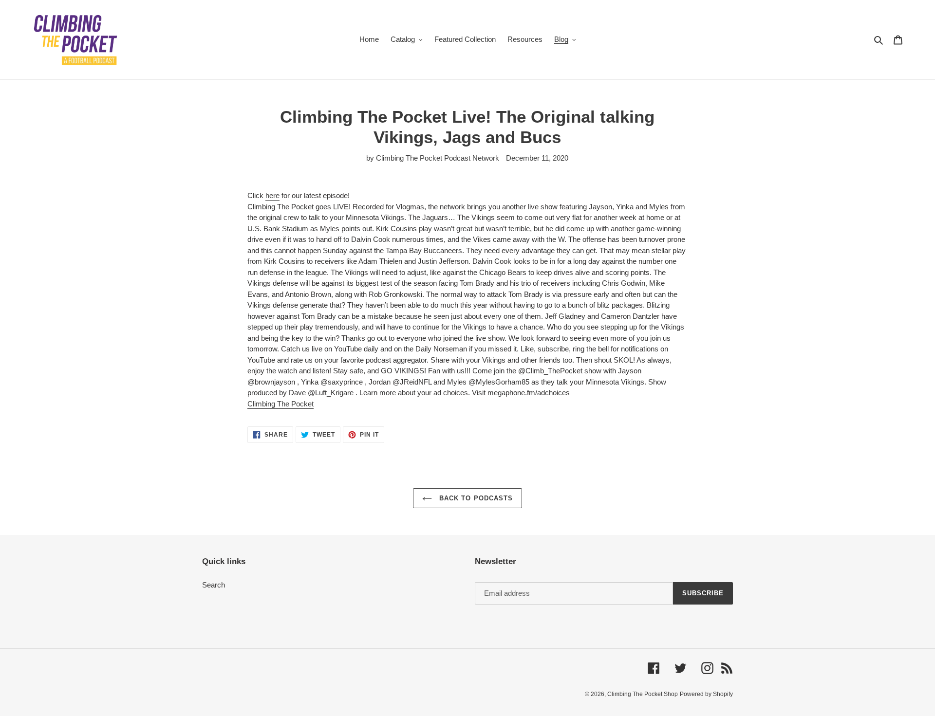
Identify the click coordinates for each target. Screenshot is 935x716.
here (272, 195)
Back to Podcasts (475, 498)
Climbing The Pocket (280, 404)
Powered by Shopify (706, 694)
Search (213, 585)
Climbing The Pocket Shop (642, 694)
